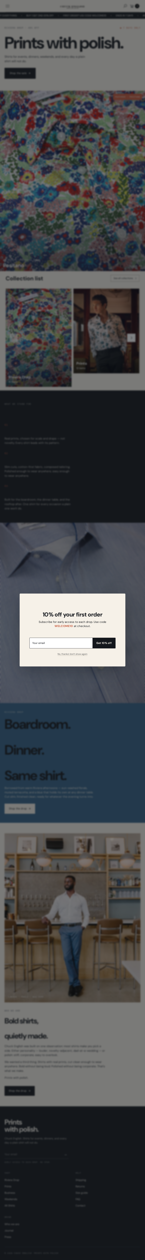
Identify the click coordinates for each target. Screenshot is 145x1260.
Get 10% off (104, 643)
